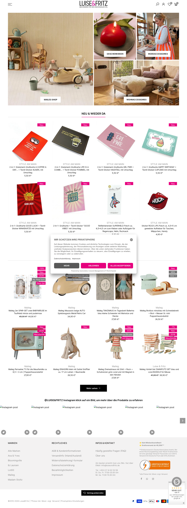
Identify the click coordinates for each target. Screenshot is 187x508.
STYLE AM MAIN (27, 164)
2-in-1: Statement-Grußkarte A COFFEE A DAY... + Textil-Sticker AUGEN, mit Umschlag (27, 170)
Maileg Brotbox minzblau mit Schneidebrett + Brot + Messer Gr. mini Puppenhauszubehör (159, 313)
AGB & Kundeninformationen (66, 450)
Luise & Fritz (159, 366)
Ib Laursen (13, 465)
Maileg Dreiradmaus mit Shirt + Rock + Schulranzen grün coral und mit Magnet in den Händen (115, 372)
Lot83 (11, 470)
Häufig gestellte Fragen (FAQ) (111, 450)
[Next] (182, 420)
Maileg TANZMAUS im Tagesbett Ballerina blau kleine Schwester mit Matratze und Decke (115, 313)
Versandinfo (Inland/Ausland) (67, 455)
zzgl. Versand (162, 474)
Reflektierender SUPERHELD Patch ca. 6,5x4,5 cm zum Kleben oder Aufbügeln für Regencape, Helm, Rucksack (115, 228)
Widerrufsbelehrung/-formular (67, 460)
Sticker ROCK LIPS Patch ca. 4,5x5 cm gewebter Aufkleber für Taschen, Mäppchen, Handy (159, 228)
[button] (15, 420)
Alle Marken (14, 450)
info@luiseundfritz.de (110, 465)
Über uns (100, 455)
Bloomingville (15, 460)
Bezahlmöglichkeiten (62, 470)
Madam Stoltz (15, 479)
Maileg (27, 307)
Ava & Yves (14, 455)
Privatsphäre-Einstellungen (72, 501)
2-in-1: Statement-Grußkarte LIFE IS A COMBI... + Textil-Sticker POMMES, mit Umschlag (71, 170)
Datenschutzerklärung (63, 465)
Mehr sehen (92, 388)
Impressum (57, 474)
